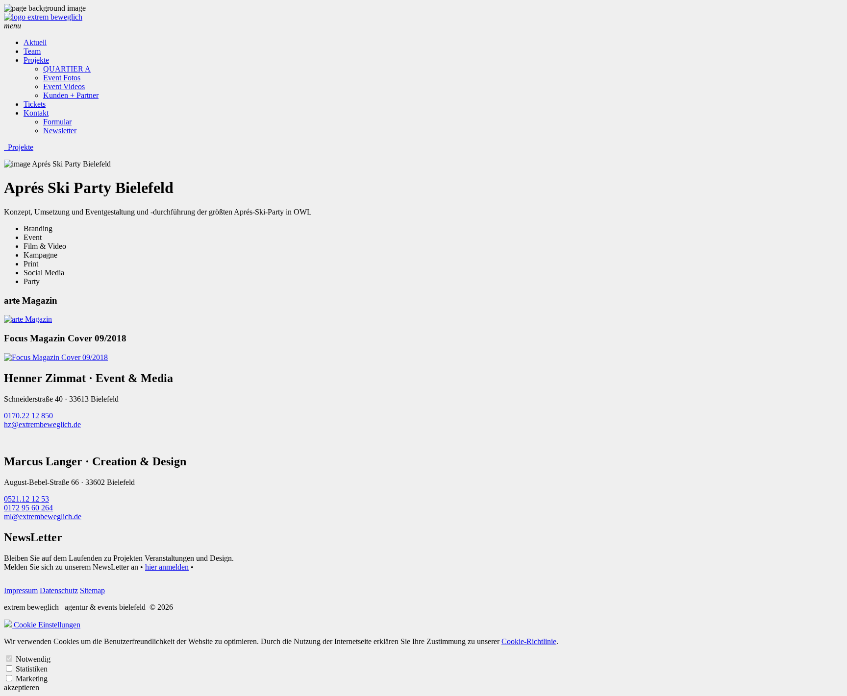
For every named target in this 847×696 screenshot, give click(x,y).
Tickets (35, 104)
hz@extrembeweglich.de (42, 424)
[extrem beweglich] (43, 17)
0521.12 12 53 (26, 499)
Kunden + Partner (71, 95)
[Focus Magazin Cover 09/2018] (56, 357)
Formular (57, 122)
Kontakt (36, 113)
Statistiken (32, 669)
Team (32, 51)
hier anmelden (167, 567)
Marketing (32, 678)
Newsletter (59, 130)
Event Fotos (61, 77)
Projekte (36, 60)
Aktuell (35, 42)
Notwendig (33, 659)
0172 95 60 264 (28, 508)
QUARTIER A (67, 69)
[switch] (9, 658)
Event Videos (64, 86)
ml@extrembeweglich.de (42, 516)
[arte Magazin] (28, 319)
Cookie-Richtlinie (528, 641)
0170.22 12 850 (28, 415)
